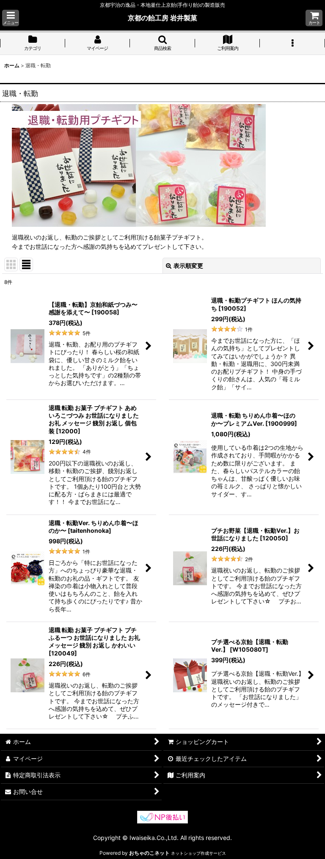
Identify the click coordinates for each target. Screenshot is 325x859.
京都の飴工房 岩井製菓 (162, 18)
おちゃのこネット (149, 853)
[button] (10, 18)
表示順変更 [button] (188, 265)
